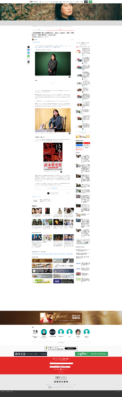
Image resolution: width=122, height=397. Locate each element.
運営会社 (74, 384)
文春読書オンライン (36, 26)
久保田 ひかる (84, 55)
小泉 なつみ (84, 129)
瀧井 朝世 (35, 39)
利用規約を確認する (57, 369)
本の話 (12, 391)
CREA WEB (8, 391)
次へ (68, 193)
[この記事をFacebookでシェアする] (28, 50)
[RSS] (67, 382)
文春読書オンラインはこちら (36, 196)
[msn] (65, 382)
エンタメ (41, 26)
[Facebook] (55, 382)
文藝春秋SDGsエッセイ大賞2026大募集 (47, 242)
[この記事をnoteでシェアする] (28, 59)
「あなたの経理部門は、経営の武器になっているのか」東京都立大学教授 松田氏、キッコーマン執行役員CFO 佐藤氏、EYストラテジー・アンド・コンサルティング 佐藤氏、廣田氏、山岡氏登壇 (69, 244)
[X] (57, 382)
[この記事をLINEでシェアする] (28, 56)
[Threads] (60, 382)
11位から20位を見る (82, 132)
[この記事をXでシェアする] (28, 47)
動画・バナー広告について (61, 384)
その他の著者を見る (61, 342)
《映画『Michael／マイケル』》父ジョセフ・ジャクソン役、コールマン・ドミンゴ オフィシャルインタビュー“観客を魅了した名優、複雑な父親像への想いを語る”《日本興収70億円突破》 (58, 244)
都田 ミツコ (84, 121)
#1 (39, 29)
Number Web (3, 391)
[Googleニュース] (62, 382)
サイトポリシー (69, 384)
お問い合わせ (54, 384)
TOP (32, 26)
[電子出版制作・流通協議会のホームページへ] (50, 387)
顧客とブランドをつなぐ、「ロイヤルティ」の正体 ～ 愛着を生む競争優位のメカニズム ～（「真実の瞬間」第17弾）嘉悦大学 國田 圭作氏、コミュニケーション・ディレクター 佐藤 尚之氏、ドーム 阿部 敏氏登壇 (37, 244)
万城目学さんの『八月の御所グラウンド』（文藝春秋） (47, 47)
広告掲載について (48, 384)
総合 (85, 44)
